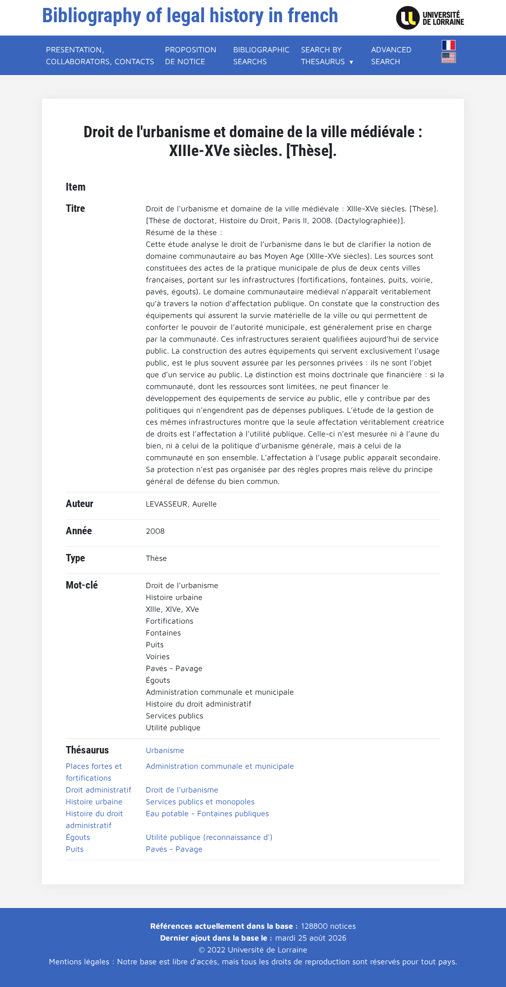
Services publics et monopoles (200, 801)
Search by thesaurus (323, 55)
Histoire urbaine (94, 801)
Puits (75, 848)
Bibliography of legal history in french (190, 15)
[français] (449, 45)
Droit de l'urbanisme (182, 789)
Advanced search (391, 55)
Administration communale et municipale (220, 765)
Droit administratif (98, 789)
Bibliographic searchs (261, 55)
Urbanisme (165, 750)
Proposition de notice (190, 55)
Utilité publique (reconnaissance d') (209, 836)
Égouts (78, 836)
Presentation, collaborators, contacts (100, 55)
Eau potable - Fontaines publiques (207, 813)
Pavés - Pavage (174, 848)
